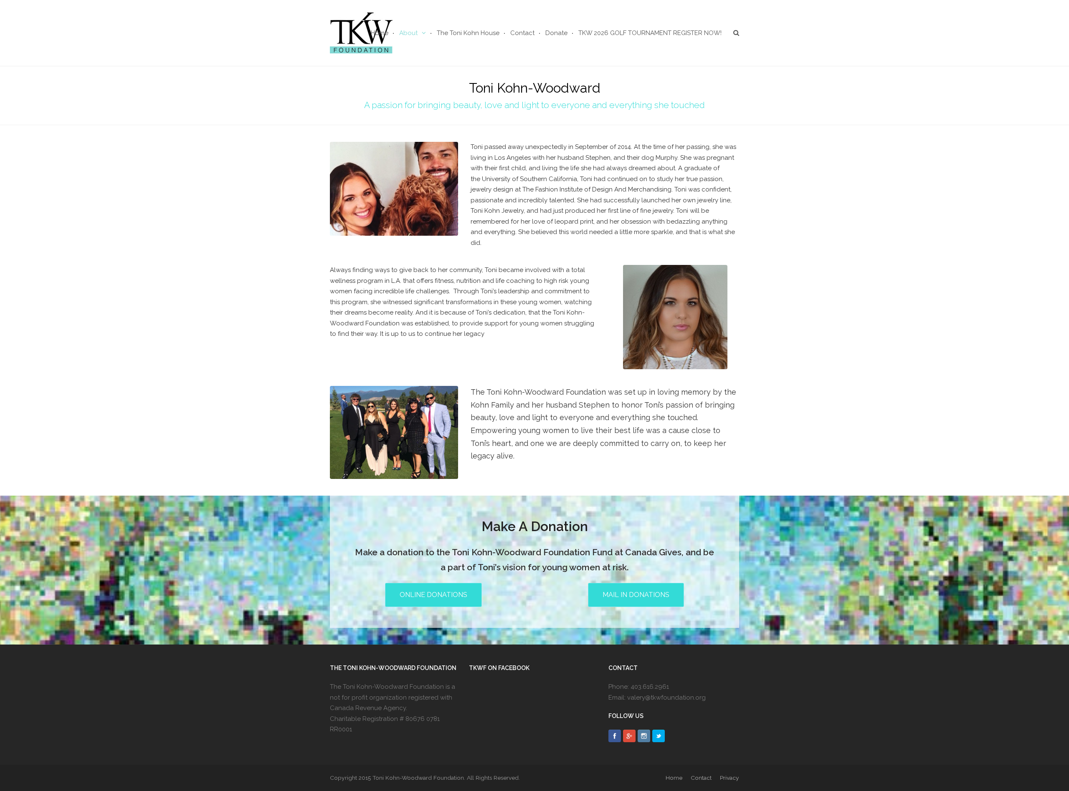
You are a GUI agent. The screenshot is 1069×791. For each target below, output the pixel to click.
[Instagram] (644, 736)
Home (674, 777)
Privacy (729, 777)
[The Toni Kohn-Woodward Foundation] (361, 32)
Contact (701, 777)
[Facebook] (614, 736)
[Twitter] (658, 736)
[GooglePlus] (629, 736)
